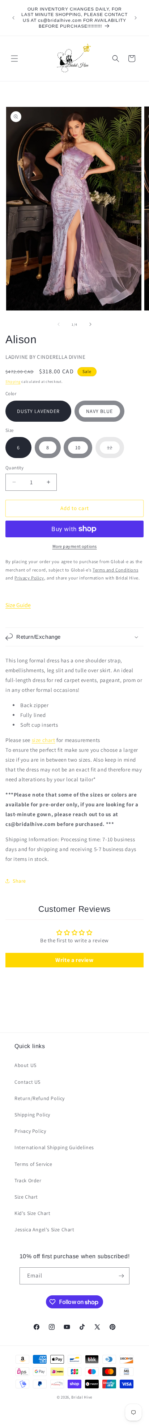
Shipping (13, 381)
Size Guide (18, 605)
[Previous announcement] (13, 18)
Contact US (27, 1082)
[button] (14, 59)
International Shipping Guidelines (54, 1147)
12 (115, 451)
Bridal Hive (81, 1397)
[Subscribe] (121, 1275)
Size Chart (26, 1197)
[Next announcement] (136, 18)
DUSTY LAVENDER (38, 411)
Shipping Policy (32, 1114)
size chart (43, 740)
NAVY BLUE (99, 411)
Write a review (74, 960)
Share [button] (19, 881)
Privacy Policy (30, 1131)
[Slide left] (59, 324)
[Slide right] (90, 324)
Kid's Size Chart (32, 1213)
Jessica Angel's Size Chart (44, 1229)
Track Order (28, 1180)
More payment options (74, 546)
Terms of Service (33, 1164)
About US (25, 1065)
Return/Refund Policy (39, 1098)
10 (78, 447)
